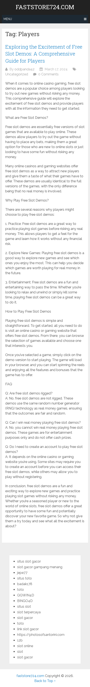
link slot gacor (28, 629)
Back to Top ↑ (45, 681)
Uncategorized (16, 74)
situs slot (24, 606)
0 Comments (48, 74)
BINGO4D (25, 601)
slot (20, 652)
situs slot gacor (29, 561)
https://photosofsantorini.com (40, 635)
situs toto (24, 578)
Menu (8, 19)
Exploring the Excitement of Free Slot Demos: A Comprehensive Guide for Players (43, 53)
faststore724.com (45, 7)
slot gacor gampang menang (39, 567)
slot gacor (25, 618)
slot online (25, 646)
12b (20, 640)
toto (20, 590)
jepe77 (22, 573)
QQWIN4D (25, 595)
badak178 (24, 584)
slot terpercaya (29, 612)
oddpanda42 (24, 69)
